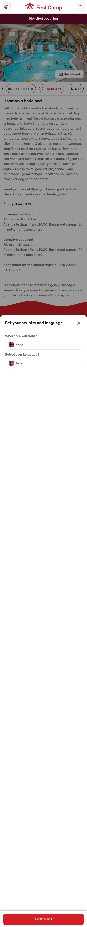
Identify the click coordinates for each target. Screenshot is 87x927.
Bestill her (43, 919)
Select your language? (22, 354)
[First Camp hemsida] (43, 7)
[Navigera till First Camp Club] (6, 6)
